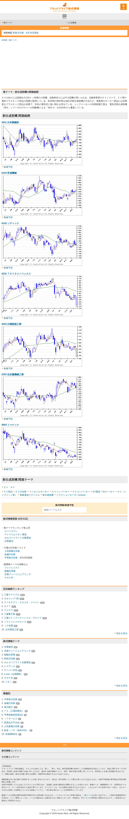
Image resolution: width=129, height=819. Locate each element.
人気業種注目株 (12, 551)
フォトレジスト (12, 567)
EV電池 (96, 491)
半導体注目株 (11, 557)
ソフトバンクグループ (15, 621)
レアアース (9, 666)
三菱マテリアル (12, 594)
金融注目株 (9, 554)
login (123, 8)
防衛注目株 (9, 658)
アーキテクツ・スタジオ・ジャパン (21, 602)
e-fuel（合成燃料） (13, 674)
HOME (4, 40)
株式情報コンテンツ (11, 750)
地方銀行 (8, 707)
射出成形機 (47, 495)
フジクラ (8, 610)
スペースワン (11, 531)
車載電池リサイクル (30, 495)
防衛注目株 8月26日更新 (26, 32)
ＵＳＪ (8, 681)
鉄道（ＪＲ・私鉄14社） (16, 730)
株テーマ (8, 22)
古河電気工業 (12, 629)
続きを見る (121, 633)
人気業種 (72, 22)
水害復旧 (8, 541)
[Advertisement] (64, 65)
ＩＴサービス (10, 718)
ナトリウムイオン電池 (15, 534)
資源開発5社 (11, 734)
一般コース (87, 795)
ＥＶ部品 (8, 491)
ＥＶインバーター (61, 491)
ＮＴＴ (7, 606)
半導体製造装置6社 (13, 715)
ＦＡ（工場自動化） (14, 711)
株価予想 (8, 167)
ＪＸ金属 (8, 625)
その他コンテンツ (10, 757)
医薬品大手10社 (12, 722)
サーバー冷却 (10, 670)
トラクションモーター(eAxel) (70, 495)
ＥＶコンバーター (81, 491)
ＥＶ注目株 (20, 491)
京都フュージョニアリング (17, 574)
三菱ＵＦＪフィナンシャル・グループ (23, 618)
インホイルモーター (39, 491)
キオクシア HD (11, 598)
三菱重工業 (9, 614)
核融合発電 (9, 571)
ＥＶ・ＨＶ (9, 487)
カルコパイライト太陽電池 (17, 537)
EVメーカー (109, 491)
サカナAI (8, 577)
